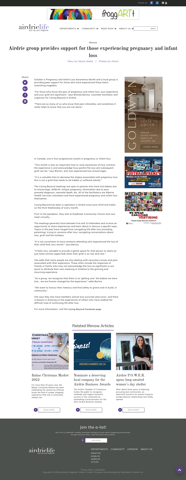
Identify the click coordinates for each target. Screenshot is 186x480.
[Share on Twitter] (25, 82)
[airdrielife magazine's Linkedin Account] (162, 2)
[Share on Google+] (25, 88)
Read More (49, 410)
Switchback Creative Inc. (132, 472)
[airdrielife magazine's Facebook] (151, 2)
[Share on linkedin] (25, 101)
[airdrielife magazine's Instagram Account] (157, 2)
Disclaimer (100, 470)
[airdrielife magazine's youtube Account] (166, 2)
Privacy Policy (87, 470)
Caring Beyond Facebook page (84, 309)
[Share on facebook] (25, 95)
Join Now (96, 440)
